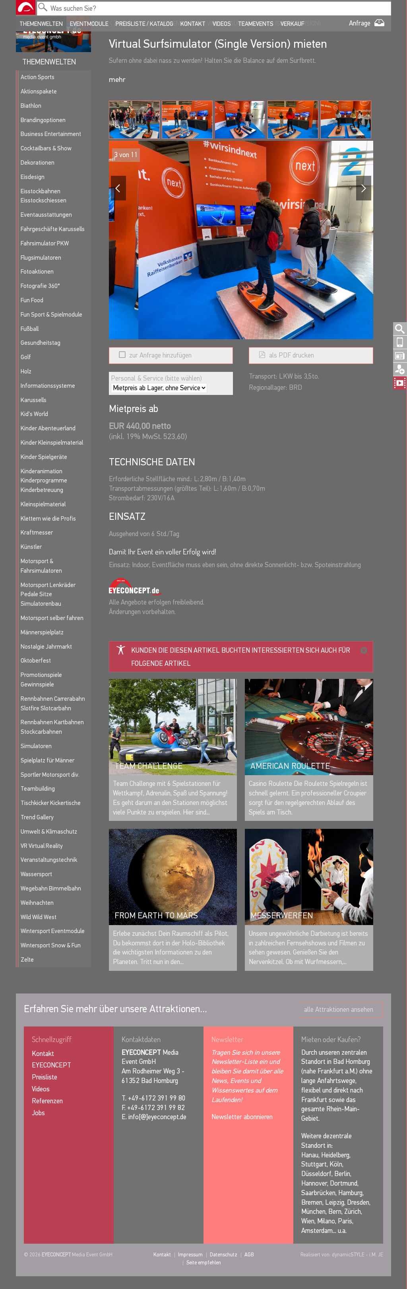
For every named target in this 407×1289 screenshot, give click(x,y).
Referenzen (47, 1101)
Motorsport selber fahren (52, 618)
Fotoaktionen (37, 271)
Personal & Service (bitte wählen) (156, 378)
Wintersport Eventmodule (53, 931)
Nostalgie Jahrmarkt (46, 646)
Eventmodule (89, 23)
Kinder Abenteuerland (48, 428)
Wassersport (36, 874)
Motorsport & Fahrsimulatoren (41, 566)
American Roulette (290, 766)
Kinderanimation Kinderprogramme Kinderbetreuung (44, 481)
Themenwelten (41, 23)
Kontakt (192, 23)
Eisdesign (33, 177)
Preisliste (44, 1077)
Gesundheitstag (40, 342)
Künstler (31, 546)
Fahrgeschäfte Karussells (53, 229)
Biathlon (31, 105)
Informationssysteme (48, 385)
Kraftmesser (37, 532)
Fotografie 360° (40, 286)
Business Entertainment (51, 134)
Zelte (27, 959)
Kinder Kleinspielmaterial (52, 442)
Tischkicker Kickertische (51, 803)
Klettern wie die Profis (48, 518)
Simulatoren (36, 746)
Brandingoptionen (43, 120)
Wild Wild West (38, 917)
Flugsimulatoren (41, 257)
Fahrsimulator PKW (45, 243)
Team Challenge (148, 766)
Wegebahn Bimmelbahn (51, 888)
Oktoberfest (36, 660)
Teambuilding (38, 788)
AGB (249, 1255)
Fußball (30, 328)
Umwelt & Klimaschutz (49, 831)
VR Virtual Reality (42, 846)
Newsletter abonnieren (242, 1117)
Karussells (34, 400)
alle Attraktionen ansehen (338, 1009)
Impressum (190, 1255)
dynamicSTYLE (348, 1255)
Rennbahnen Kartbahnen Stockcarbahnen (52, 727)
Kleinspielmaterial (43, 504)
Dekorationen (37, 162)
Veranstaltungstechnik (49, 859)
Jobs (38, 1113)
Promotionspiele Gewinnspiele (41, 679)
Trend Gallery (37, 817)
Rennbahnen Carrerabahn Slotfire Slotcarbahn (53, 703)
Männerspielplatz (42, 632)
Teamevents (255, 23)
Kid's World (34, 414)
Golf (26, 357)
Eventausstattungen (46, 214)
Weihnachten (37, 902)
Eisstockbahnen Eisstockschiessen (43, 196)
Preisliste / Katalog (144, 23)
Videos (222, 23)
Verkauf (292, 23)
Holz (26, 371)
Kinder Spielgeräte (44, 457)
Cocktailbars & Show (46, 148)
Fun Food (32, 300)
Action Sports (37, 77)
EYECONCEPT (51, 1065)
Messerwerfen (281, 915)
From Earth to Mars (156, 915)
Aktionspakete (39, 91)
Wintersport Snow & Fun (51, 945)
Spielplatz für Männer (47, 760)
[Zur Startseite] (25, 7)
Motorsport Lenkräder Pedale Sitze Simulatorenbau (48, 594)
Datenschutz (223, 1255)
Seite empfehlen (203, 1263)
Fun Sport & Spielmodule (51, 314)
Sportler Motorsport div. (50, 774)
